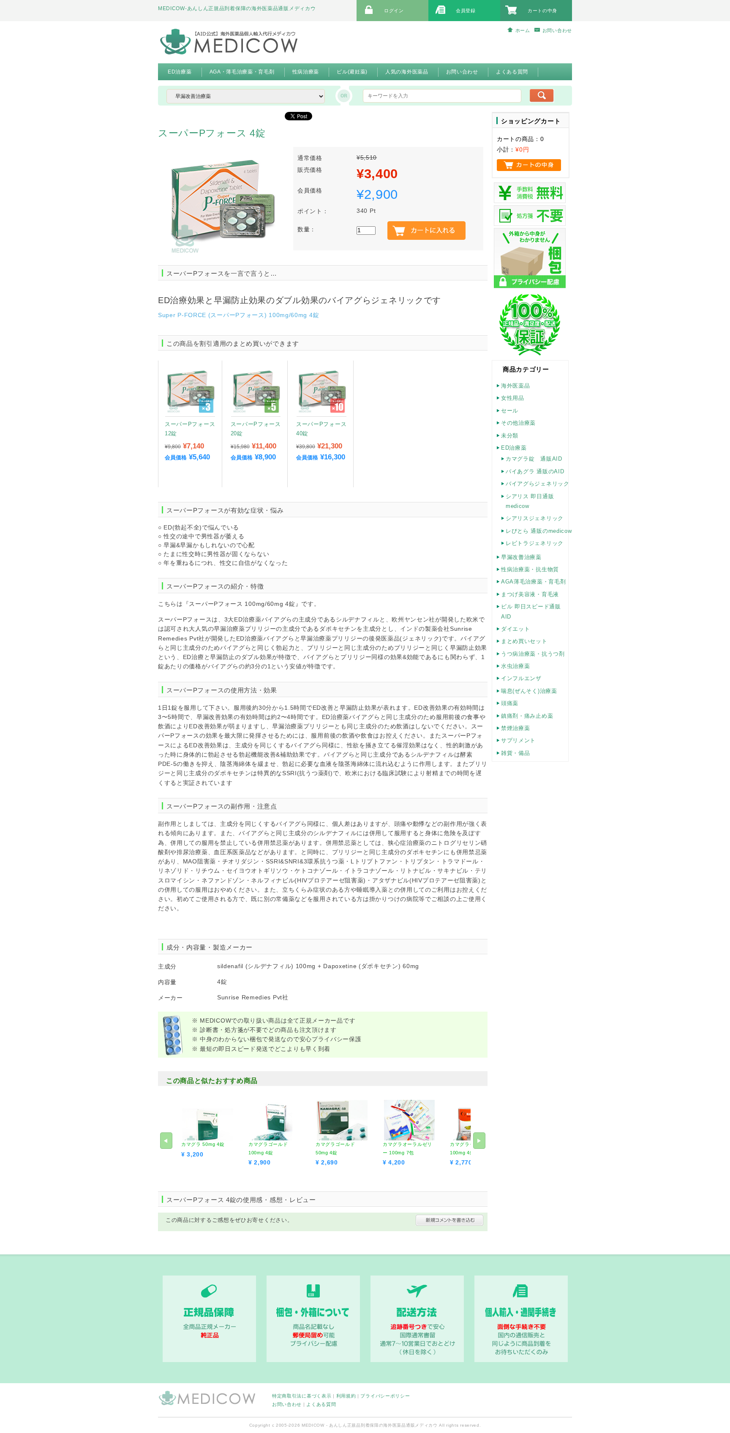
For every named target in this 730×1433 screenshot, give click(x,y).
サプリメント (518, 740)
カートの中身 (542, 10)
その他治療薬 (518, 423)
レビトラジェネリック (535, 543)
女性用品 (512, 398)
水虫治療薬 (515, 666)
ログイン (394, 10)
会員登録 (466, 10)
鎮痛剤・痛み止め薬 (527, 716)
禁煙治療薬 (515, 728)
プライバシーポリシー (385, 1395)
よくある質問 (321, 1404)
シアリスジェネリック (535, 518)
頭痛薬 (509, 703)
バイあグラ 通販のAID (535, 471)
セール (509, 410)
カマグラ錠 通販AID (534, 459)
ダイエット (515, 629)
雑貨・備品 (515, 753)
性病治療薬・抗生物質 (530, 569)
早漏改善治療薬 (521, 557)
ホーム (522, 30)
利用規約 (346, 1395)
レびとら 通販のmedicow (539, 531)
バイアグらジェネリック (537, 483)
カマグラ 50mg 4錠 (202, 1144)
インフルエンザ (521, 678)
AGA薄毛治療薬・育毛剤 (533, 581)
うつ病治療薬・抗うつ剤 (533, 654)
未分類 (509, 435)
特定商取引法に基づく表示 (301, 1395)
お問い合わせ (557, 30)
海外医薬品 (515, 386)
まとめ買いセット (524, 641)
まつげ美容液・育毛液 (530, 594)
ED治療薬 (514, 448)
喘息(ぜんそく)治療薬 (529, 691)
